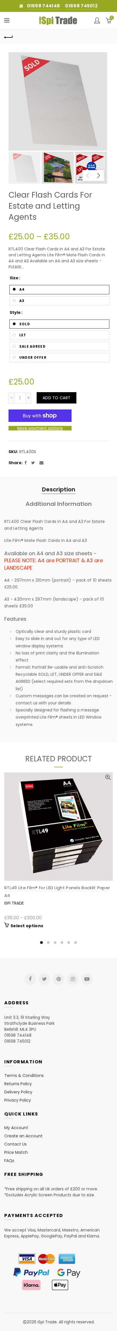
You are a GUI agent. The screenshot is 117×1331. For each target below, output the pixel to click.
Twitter (44, 979)
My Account (16, 1128)
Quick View (108, 777)
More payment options (40, 428)
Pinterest (58, 979)
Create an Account (23, 1136)
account (97, 20)
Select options (27, 925)
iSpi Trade (14, 903)
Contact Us (15, 1144)
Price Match (16, 1152)
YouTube (87, 979)
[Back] (8, 36)
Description (58, 489)
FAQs (9, 1160)
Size (14, 278)
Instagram (72, 979)
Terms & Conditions (24, 1075)
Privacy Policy (17, 1100)
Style (15, 312)
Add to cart (56, 398)
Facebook (30, 979)
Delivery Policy (18, 1092)
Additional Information (59, 504)
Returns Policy (18, 1084)
